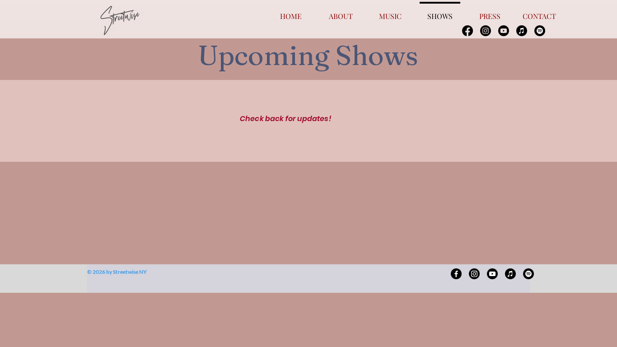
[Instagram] (485, 30)
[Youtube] (503, 30)
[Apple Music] (521, 30)
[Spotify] (539, 30)
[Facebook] (467, 30)
